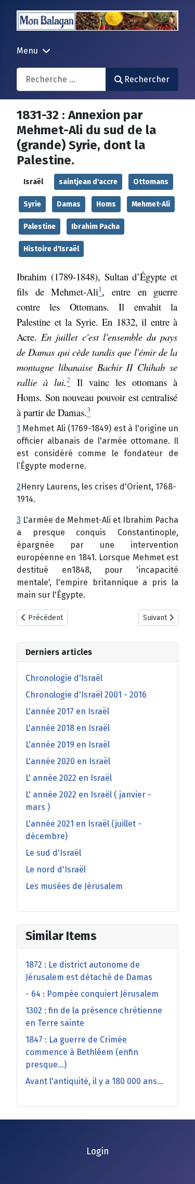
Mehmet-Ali (151, 204)
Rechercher (147, 79)
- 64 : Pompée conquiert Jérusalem (92, 994)
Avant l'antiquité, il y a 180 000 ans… (94, 1081)
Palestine (39, 226)
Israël (33, 181)
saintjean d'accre (88, 181)
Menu (27, 51)
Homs (106, 204)
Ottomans (150, 181)
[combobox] (61, 79)
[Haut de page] (177, 1165)
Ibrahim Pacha (95, 226)
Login (97, 1151)
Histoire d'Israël (51, 248)
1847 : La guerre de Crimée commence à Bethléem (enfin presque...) (81, 1052)
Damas (69, 204)
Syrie (32, 204)
